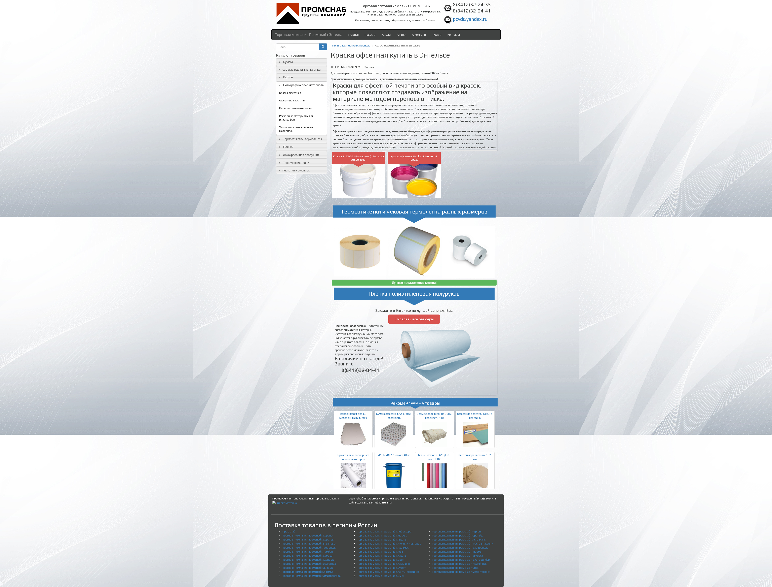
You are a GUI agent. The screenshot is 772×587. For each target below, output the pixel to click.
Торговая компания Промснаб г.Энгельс (308, 34)
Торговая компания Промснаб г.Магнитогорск (461, 571)
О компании (419, 34)
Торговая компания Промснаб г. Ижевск (457, 555)
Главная (353, 34)
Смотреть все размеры (414, 319)
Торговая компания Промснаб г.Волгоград (309, 563)
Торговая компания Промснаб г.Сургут (381, 567)
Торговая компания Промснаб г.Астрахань (459, 539)
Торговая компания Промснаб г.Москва (382, 535)
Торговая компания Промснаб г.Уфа (380, 551)
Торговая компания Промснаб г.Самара (307, 555)
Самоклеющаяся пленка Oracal (301, 69)
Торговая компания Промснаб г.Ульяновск (309, 543)
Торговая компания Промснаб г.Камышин (383, 563)
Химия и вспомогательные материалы (296, 129)
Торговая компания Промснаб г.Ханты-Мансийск (388, 571)
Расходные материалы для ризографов (296, 117)
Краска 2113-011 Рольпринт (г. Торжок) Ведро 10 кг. (358, 158)
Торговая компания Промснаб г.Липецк (307, 567)
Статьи (401, 34)
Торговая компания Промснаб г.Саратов (308, 539)
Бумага (288, 62)
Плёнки (288, 147)
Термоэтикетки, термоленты (302, 139)
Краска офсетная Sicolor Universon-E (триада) (414, 158)
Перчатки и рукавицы (296, 170)
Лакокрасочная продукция (301, 155)
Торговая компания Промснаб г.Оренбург (458, 535)
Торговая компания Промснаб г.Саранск (307, 535)
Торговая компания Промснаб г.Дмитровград (311, 575)
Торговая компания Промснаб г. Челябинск (459, 563)
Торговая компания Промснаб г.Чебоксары (384, 531)
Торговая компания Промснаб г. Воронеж (309, 547)
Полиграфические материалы (303, 85)
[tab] (301, 62)
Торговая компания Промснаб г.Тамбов (307, 551)
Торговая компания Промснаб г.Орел (380, 559)
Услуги (437, 34)
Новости (370, 34)
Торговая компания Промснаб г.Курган (456, 531)
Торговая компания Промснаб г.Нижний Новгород (389, 543)
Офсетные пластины (292, 100)
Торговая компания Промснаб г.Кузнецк (308, 559)
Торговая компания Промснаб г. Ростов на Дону (462, 543)
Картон (288, 77)
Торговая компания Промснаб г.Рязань (382, 539)
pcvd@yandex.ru (470, 19)
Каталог (386, 34)
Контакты (454, 34)
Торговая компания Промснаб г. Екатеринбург (461, 559)
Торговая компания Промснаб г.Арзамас (383, 547)
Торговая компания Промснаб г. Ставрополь (460, 547)
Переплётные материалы (295, 108)
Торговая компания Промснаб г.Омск (380, 575)
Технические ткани (296, 162)
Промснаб (288, 531)
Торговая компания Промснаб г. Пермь (456, 551)
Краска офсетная (290, 92)
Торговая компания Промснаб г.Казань (382, 555)
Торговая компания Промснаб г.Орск (455, 567)
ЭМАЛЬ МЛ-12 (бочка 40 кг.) (394, 455)
